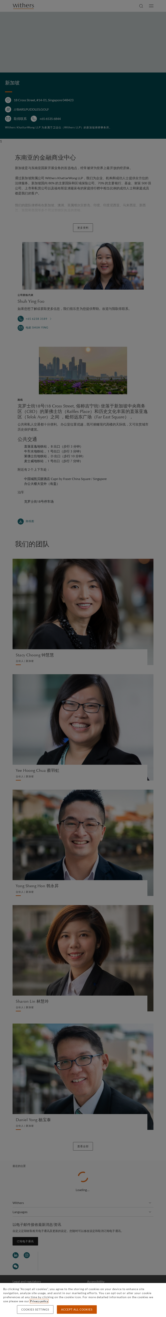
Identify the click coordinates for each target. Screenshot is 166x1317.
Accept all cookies (77, 1309)
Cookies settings (35, 1309)
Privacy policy (39, 1301)
